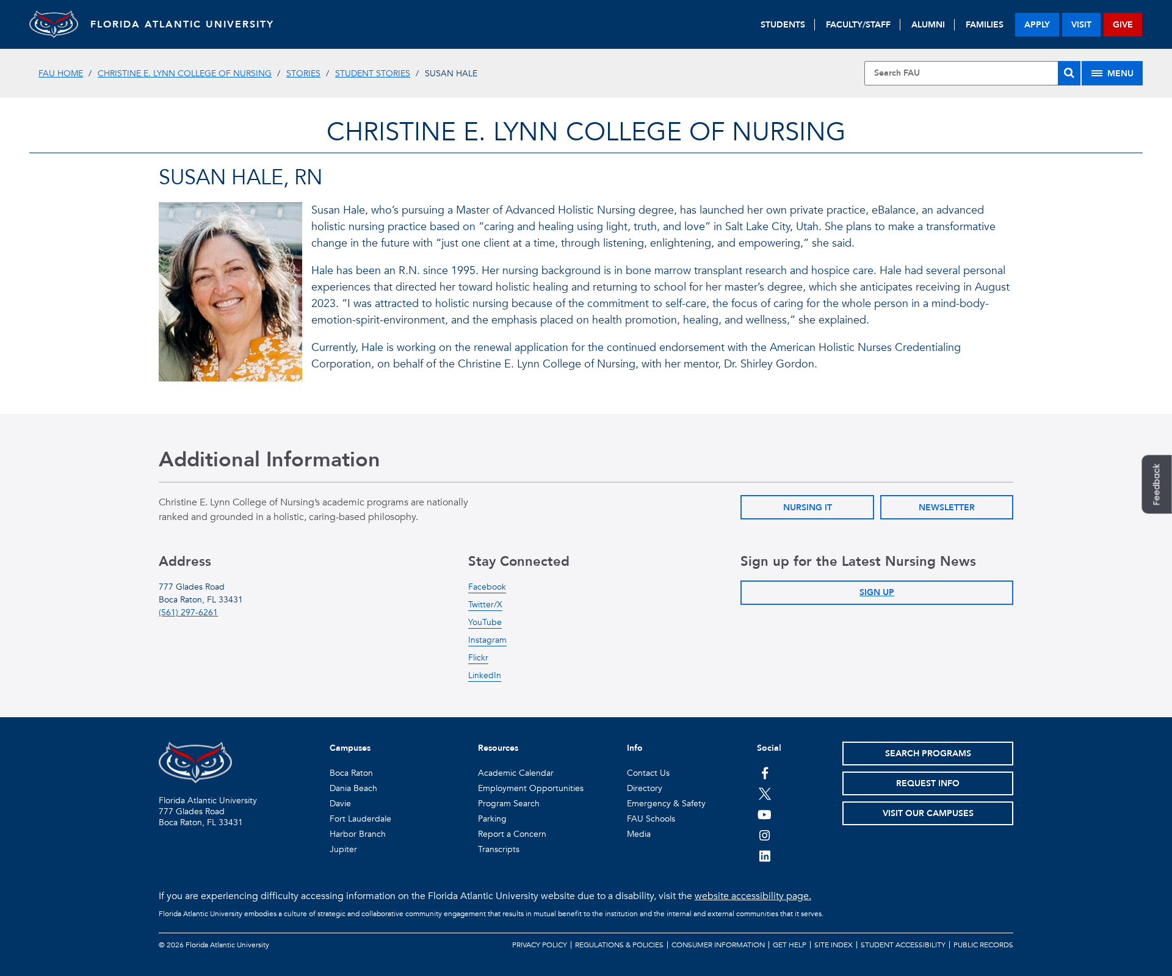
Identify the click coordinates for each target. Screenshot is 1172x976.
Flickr (478, 657)
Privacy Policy (539, 945)
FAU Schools (651, 819)
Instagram (487, 640)
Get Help (789, 945)
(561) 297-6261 (188, 612)
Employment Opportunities (531, 788)
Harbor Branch (358, 834)
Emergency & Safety (666, 803)
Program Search (509, 803)
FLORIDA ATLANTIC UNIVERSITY (182, 24)
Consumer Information (718, 945)
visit (1081, 25)
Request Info (928, 783)
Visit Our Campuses (928, 813)
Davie (340, 803)
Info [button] (635, 748)
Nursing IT (807, 507)
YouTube (485, 622)
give (1123, 25)
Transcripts (498, 849)
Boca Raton (351, 773)
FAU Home (60, 73)
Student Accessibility (903, 945)
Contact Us (648, 773)
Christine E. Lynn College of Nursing (185, 73)
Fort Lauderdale (360, 819)
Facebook (487, 587)
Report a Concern (512, 834)
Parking (492, 819)
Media (639, 834)
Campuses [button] (350, 748)
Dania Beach (353, 788)
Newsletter (947, 507)
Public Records (983, 945)
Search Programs (928, 753)
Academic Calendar (516, 773)
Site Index (833, 945)
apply (1037, 25)
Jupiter (343, 849)
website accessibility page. (753, 896)
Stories (303, 73)
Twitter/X (485, 604)
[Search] (1069, 73)
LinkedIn (484, 675)
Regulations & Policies (619, 945)
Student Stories (372, 73)
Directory (644, 788)
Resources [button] (498, 748)
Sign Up (876, 592)
